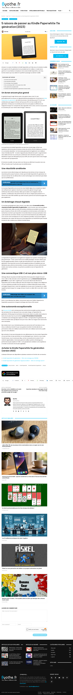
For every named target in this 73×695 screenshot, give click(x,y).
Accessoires (13, 19)
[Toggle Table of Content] (44, 77)
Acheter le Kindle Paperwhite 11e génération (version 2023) (17, 88)
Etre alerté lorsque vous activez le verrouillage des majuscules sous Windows (64, 116)
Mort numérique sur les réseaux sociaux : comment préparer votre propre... (64, 65)
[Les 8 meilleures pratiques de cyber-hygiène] (24, 525)
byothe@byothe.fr (34, 686)
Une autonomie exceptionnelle (11, 86)
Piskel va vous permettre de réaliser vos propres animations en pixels (22, 568)
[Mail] (18, 411)
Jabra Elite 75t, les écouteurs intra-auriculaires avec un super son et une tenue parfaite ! (23, 445)
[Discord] (59, 677)
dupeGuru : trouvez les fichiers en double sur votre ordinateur (64, 136)
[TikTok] (23, 411)
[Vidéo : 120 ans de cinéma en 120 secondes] (53, 109)
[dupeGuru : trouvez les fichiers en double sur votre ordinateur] (53, 137)
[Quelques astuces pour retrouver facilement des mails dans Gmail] (29, 649)
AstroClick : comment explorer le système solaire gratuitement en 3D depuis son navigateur (40, 662)
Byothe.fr (3, 16)
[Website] (28, 411)
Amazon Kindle (11, 365)
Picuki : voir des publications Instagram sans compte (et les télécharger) (64, 123)
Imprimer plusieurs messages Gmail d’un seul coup (36, 389)
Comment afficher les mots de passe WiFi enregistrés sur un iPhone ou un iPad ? (40, 655)
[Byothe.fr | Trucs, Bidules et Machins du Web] (13, 5)
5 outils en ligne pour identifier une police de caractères (16, 662)
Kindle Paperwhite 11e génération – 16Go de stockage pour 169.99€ (20, 358)
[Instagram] (16, 411)
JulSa (51, 665)
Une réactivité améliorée (10, 81)
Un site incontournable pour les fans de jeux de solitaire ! (18, 508)
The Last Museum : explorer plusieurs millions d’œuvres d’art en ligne (64, 95)
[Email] (29, 62)
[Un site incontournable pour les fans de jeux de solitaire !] (24, 495)
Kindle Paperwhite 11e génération (34, 365)
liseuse (44, 365)
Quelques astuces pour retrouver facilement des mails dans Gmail (40, 649)
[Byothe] (3, 32)
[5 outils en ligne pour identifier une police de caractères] (5, 663)
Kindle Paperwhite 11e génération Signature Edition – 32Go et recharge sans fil (23, 360)
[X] (16, 62)
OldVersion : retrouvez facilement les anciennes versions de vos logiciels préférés (64, 87)
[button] (69, 10)
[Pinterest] (19, 62)
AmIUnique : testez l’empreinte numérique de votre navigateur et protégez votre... (64, 79)
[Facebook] (12, 62)
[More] (35, 62)
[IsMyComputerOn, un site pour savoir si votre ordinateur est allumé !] (53, 130)
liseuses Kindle (7, 310)
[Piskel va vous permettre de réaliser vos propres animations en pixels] (24, 555)
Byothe (6, 31)
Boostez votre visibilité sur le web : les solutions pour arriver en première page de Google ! (12, 390)
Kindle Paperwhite (23, 365)
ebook (17, 365)
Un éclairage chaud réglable (11, 83)
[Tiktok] (51, 681)
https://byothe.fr (16, 400)
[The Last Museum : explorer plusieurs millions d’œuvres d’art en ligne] (53, 95)
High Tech (8, 16)
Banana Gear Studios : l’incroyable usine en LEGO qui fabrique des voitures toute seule (23, 599)
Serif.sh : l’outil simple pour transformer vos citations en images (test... (64, 72)
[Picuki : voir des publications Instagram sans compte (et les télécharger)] (53, 123)
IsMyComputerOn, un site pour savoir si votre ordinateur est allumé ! (64, 130)
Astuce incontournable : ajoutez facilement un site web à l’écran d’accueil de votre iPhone (24, 477)
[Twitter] (51, 677)
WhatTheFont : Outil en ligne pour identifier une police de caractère (15, 649)
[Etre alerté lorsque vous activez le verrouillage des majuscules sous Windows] (53, 116)
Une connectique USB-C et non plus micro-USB (15, 85)
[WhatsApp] (22, 62)
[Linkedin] (26, 62)
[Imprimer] (32, 62)
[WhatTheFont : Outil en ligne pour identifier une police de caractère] (5, 649)
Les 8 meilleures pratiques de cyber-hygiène (15, 538)
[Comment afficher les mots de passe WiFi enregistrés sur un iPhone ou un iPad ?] (29, 655)
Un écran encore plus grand (10, 79)
